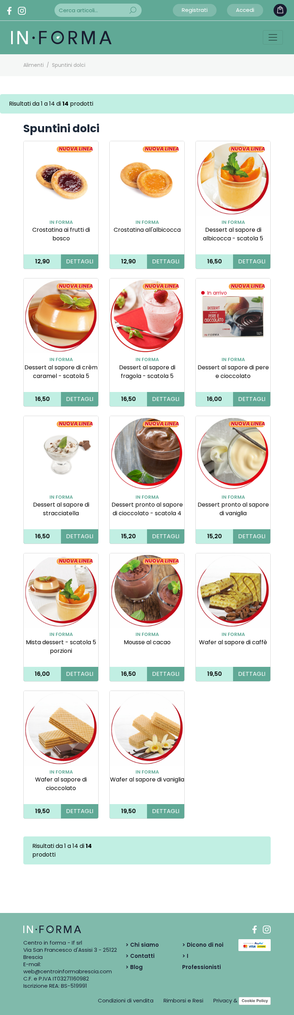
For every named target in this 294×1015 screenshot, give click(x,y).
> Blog (134, 967)
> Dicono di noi (202, 945)
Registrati (195, 10)
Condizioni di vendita (125, 1000)
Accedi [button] (245, 10)
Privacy (222, 1000)
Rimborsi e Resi (183, 1000)
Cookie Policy (255, 1000)
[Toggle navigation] (273, 37)
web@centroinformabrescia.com (67, 971)
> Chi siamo (142, 945)
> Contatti (140, 956)
